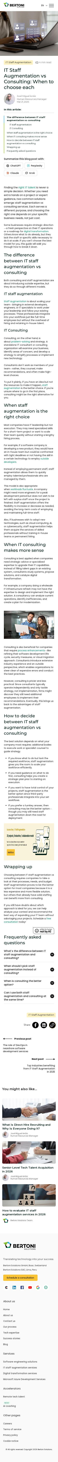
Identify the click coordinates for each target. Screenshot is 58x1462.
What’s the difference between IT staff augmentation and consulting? (25, 954)
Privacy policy (10, 1435)
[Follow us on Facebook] (35, 1025)
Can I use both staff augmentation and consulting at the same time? (25, 996)
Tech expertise (11, 1332)
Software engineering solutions (20, 1361)
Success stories (11, 1338)
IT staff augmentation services (20, 1367)
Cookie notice (10, 1441)
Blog (5, 1344)
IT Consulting (16, 128)
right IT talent (27, 187)
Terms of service (12, 1429)
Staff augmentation (15, 301)
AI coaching (9, 1406)
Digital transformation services (20, 1373)
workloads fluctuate (22, 489)
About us (8, 1315)
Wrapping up (13, 147)
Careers (7, 1423)
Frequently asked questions (21, 151)
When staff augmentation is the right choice (29, 132)
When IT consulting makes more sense (27, 136)
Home (6, 1309)
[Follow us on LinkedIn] (44, 1025)
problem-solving (20, 341)
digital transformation (36, 231)
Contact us (9, 1321)
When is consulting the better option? (22, 982)
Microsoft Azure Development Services (24, 1379)
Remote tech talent (14, 1396)
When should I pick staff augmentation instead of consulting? (20, 969)
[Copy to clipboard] (52, 1025)
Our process (9, 1326)
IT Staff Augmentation (18, 62)
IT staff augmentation (21, 124)
